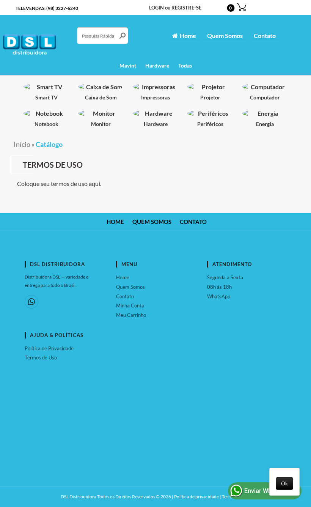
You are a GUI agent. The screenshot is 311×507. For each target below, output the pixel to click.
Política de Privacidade (49, 348)
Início (22, 144)
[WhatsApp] (31, 302)
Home (188, 35)
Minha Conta (130, 305)
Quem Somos (225, 35)
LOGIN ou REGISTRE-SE (175, 7)
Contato (265, 35)
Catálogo (49, 144)
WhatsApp (218, 296)
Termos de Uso (41, 357)
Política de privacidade (196, 496)
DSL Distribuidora (78, 496)
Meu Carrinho (131, 315)
